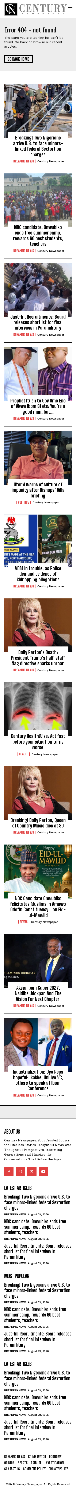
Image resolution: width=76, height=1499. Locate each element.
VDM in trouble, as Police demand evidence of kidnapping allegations (38, 574)
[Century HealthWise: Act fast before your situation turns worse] (38, 709)
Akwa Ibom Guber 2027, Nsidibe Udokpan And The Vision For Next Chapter (38, 993)
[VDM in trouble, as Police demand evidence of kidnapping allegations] (38, 541)
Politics (23, 502)
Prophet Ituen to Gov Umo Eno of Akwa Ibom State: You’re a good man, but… (38, 406)
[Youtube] (43, 1171)
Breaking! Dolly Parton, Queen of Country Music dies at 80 (38, 823)
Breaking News (23, 161)
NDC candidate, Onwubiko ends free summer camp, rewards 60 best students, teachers (38, 235)
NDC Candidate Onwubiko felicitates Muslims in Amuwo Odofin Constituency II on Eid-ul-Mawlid (38, 907)
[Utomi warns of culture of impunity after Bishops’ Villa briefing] (38, 458)
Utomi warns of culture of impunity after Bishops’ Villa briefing (38, 490)
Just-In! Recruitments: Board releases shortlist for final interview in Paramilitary (38, 322)
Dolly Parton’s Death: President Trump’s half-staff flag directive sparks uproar (38, 657)
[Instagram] (20, 1171)
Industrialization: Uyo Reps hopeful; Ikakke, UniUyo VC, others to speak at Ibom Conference (38, 1080)
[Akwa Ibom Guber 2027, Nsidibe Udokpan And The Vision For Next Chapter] (38, 961)
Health (23, 754)
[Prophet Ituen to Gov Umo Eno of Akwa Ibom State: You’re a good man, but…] (38, 374)
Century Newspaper (50, 161)
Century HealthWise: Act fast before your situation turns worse (38, 741)
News (24, 922)
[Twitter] (31, 1171)
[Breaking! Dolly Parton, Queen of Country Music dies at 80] (38, 793)
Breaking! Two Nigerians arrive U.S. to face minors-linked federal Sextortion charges (38, 146)
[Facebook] (9, 1171)
